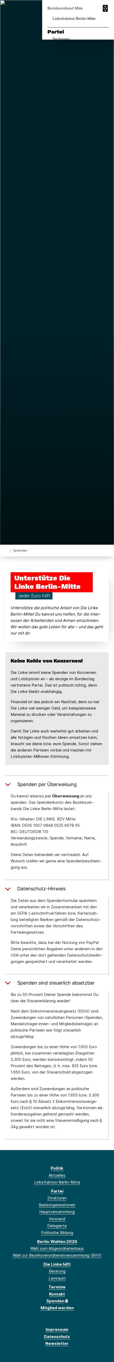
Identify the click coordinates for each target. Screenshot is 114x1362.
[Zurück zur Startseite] (6, 550)
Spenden (55, 1300)
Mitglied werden (57, 1307)
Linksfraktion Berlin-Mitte (74, 18)
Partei (55, 32)
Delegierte (57, 1225)
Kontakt (57, 1294)
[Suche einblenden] (91, 8)
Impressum (57, 1329)
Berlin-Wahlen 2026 (57, 1241)
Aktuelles (57, 1175)
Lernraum (57, 1278)
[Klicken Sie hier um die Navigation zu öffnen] (106, 8)
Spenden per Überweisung (47, 784)
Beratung (57, 1271)
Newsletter (57, 1343)
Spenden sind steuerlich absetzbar (56, 983)
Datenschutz (57, 1336)
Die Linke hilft (57, 1264)
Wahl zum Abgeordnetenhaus (57, 1248)
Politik (57, 1168)
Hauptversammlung (57, 1211)
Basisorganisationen (57, 1204)
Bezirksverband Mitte (65, 8)
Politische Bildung (57, 1232)
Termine (57, 1286)
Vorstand (57, 1218)
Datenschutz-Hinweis (41, 888)
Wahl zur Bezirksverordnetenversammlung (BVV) (57, 1255)
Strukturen (61, 39)
